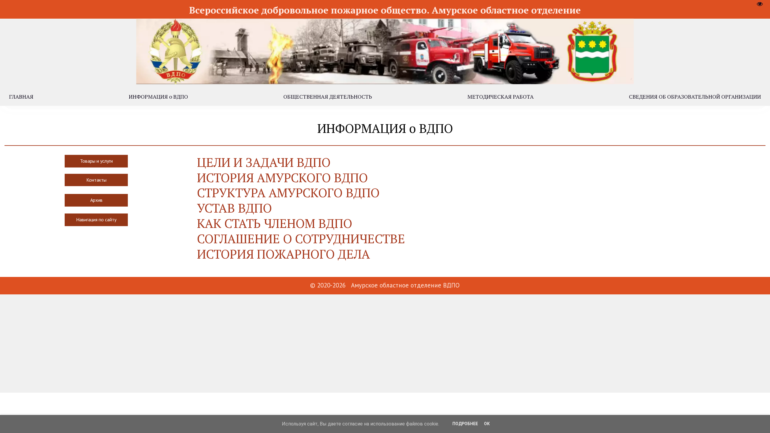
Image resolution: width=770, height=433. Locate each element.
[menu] (385, 96)
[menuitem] (21, 96)
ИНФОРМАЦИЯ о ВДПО (158, 96)
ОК (487, 423)
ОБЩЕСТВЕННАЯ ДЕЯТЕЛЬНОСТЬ (327, 96)
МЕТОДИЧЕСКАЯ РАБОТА (500, 96)
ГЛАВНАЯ (21, 96)
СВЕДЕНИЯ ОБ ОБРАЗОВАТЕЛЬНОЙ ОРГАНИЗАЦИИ (695, 96)
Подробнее (465, 423)
